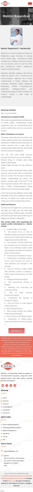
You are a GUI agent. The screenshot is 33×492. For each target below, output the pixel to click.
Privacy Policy (24, 476)
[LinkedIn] (2, 385)
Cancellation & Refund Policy (10, 476)
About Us (7, 473)
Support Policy (12, 478)
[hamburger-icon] (30, 3)
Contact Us (21, 478)
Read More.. (19, 355)
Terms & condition (17, 473)
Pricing (25, 473)
